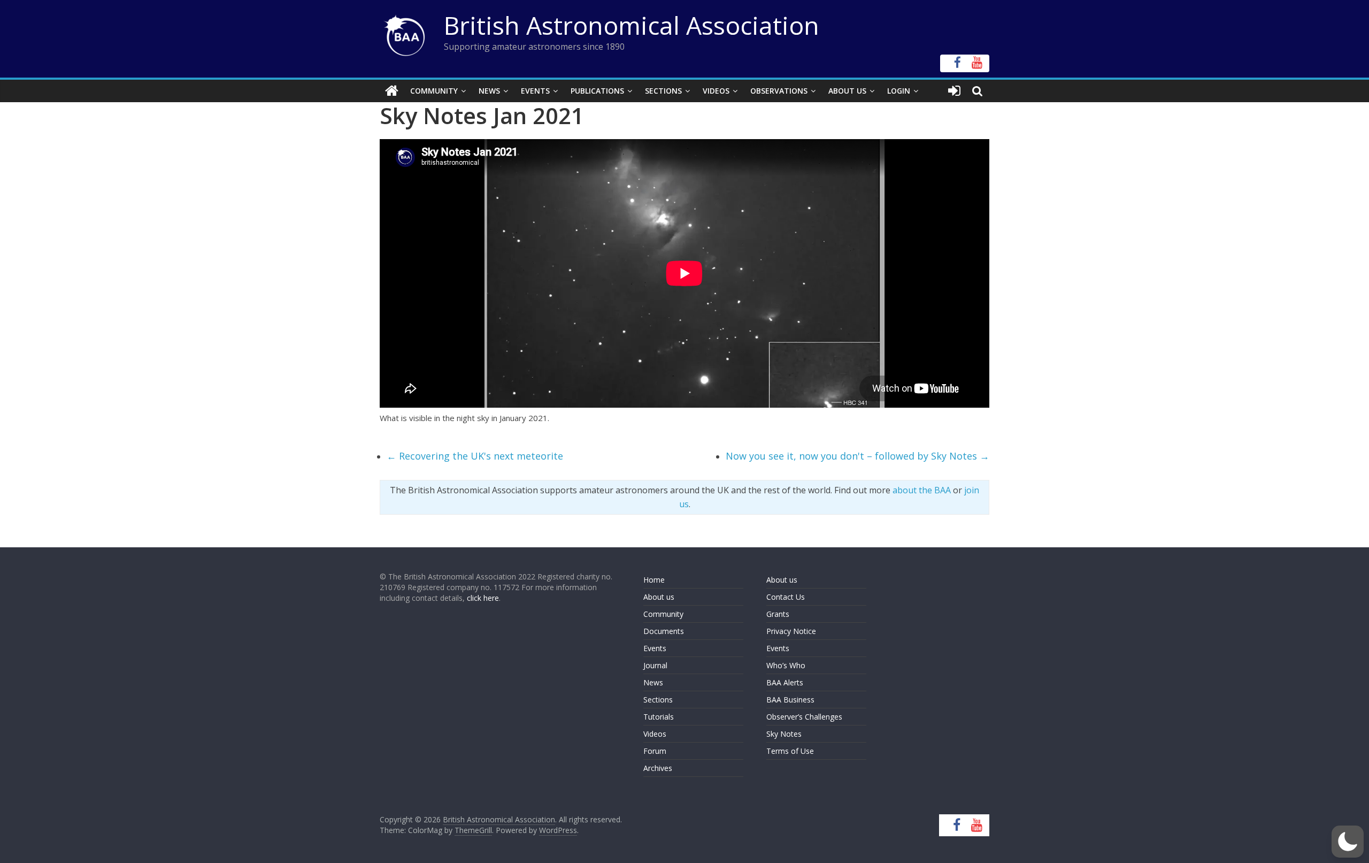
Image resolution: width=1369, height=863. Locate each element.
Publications (597, 91)
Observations (778, 91)
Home (654, 580)
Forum (654, 751)
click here (483, 598)
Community (434, 91)
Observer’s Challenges (804, 717)
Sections (663, 91)
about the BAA (922, 490)
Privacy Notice (791, 631)
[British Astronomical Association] (392, 91)
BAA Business (790, 699)
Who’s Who (785, 665)
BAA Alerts (784, 682)
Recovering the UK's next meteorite (475, 455)
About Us (847, 91)
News (489, 91)
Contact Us (785, 597)
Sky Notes (784, 734)
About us (658, 597)
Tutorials (658, 717)
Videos (716, 91)
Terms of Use (790, 751)
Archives (657, 768)
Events (535, 91)
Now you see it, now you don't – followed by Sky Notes (857, 455)
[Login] (954, 91)
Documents (663, 631)
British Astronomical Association (631, 25)
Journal (655, 665)
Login (898, 91)
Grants (777, 614)
